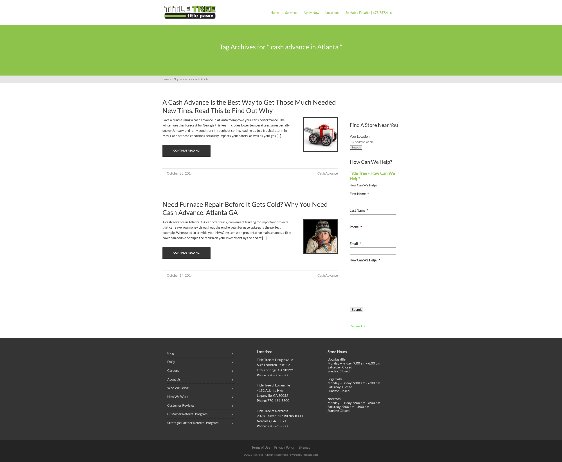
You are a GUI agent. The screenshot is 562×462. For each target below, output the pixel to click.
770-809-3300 (278, 375)
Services (291, 12)
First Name (359, 194)
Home (274, 12)
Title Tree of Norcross (272, 411)
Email (355, 243)
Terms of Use (261, 447)
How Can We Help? (365, 260)
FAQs (171, 362)
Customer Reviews (181, 405)
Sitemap (304, 447)
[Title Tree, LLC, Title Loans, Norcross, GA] (375, 103)
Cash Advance (327, 173)
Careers (173, 370)
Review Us (357, 326)
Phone (356, 227)
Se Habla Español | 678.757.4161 (370, 12)
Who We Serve (178, 388)
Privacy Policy (284, 447)
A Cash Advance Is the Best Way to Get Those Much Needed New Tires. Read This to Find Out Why (249, 106)
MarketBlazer (310, 454)
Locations (332, 12)
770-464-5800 (278, 400)
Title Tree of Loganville (273, 385)
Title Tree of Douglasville (275, 360)
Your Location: (360, 136)
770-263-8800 (278, 426)
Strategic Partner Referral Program (192, 423)
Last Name (359, 210)
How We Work (177, 397)
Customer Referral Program (187, 414)
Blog (170, 353)
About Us (174, 379)
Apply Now (311, 12)
